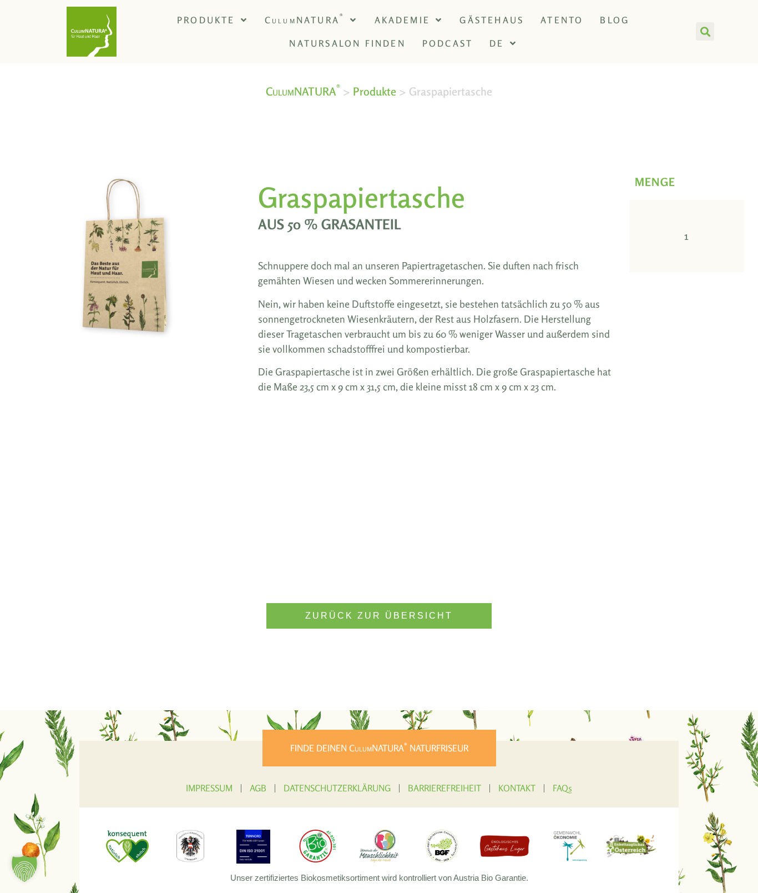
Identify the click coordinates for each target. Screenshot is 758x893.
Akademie (403, 20)
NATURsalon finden (347, 43)
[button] (705, 31)
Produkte (206, 20)
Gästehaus (491, 20)
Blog (614, 20)
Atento (561, 20)
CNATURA (305, 19)
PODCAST (447, 43)
